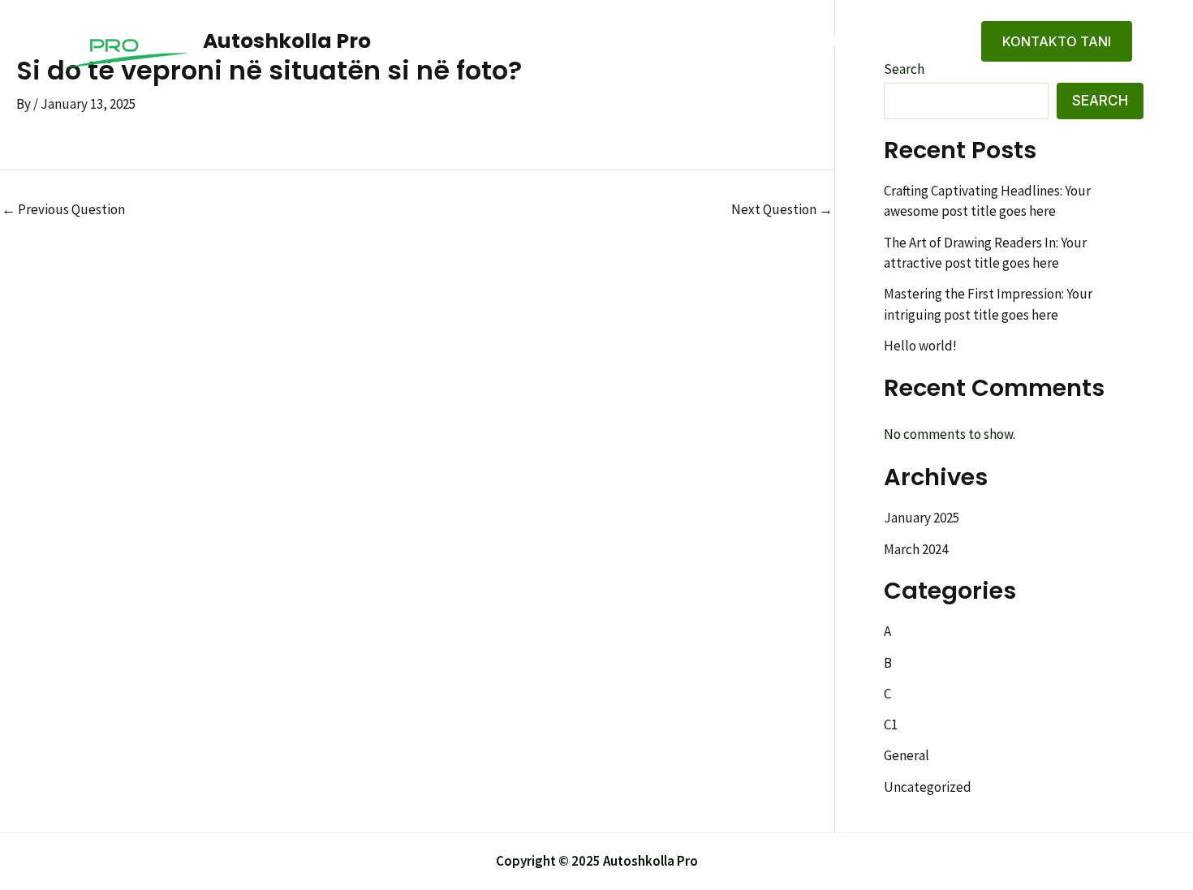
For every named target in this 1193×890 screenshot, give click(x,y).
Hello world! (920, 346)
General (906, 755)
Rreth (845, 41)
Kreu (780, 41)
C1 (891, 724)
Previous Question (63, 210)
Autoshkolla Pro (287, 41)
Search (1100, 100)
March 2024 (916, 549)
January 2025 (921, 518)
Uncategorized (927, 787)
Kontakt (922, 41)
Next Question (782, 210)
